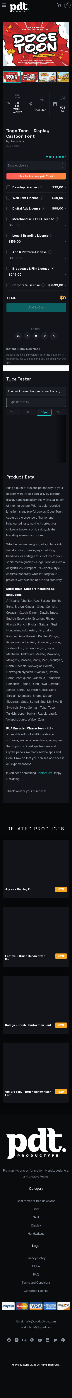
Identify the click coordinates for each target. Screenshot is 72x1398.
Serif (36, 1217)
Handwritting (36, 1233)
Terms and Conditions (36, 1282)
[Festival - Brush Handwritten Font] (36, 929)
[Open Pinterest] (63, 1341)
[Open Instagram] (16, 1341)
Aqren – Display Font (19, 889)
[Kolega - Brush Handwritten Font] (36, 998)
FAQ (36, 1274)
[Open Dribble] (32, 1341)
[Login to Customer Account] (67, 5)
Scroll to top (68, 1394)
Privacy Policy (36, 1258)
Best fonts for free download (36, 1201)
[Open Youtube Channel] (40, 1341)
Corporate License (36, 1291)
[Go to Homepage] (19, 11)
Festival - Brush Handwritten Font (25, 957)
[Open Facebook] (9, 1341)
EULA (36, 1266)
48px (44, 412)
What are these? (56, 156)
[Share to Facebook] (27, 335)
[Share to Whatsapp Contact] (53, 335)
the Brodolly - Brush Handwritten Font (28, 1093)
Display (36, 1225)
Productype (18, 141)
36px (28, 412)
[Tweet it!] (36, 335)
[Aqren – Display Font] (36, 862)
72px (59, 412)
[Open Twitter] (55, 1341)
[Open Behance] (24, 1341)
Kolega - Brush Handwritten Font (28, 1025)
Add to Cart (36, 307)
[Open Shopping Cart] (59, 5)
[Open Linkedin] (47, 1341)
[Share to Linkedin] (18, 335)
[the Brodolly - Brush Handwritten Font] (36, 1065)
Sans (36, 1209)
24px (13, 412)
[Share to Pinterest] (44, 335)
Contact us (44, 773)
